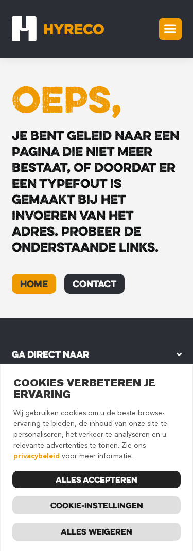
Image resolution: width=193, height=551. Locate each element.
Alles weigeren (96, 531)
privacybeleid (36, 456)
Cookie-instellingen (96, 505)
